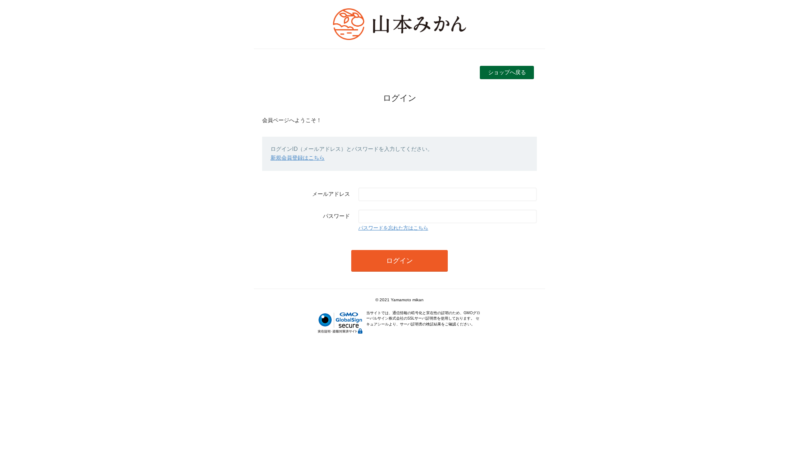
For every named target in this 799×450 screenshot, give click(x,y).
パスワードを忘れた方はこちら (393, 228)
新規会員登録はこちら (297, 158)
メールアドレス (331, 194)
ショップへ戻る (507, 72)
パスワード (336, 216)
